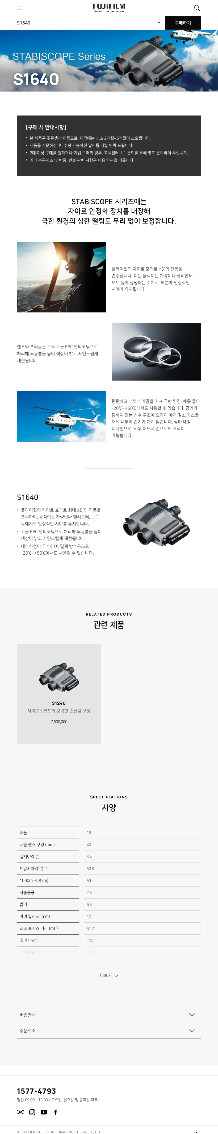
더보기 (106, 975)
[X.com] (20, 1112)
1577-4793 (37, 1091)
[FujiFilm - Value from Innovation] (109, 7)
